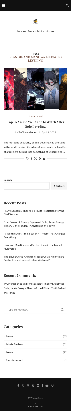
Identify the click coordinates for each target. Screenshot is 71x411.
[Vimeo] (52, 385)
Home (36, 336)
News (36, 352)
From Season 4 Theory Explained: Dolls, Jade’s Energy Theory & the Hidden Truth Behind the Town (35, 288)
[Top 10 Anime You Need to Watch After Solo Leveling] (35, 89)
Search (8, 179)
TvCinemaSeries (27, 132)
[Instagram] (28, 385)
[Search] (67, 5)
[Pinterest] (33, 385)
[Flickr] (38, 385)
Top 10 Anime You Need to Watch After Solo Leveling (35, 124)
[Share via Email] (44, 158)
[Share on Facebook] (31, 158)
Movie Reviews (36, 344)
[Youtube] (47, 385)
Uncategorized (36, 359)
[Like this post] (27, 158)
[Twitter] (22, 385)
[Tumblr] (42, 385)
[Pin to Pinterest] (40, 158)
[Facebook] (18, 385)
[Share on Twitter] (35, 158)
